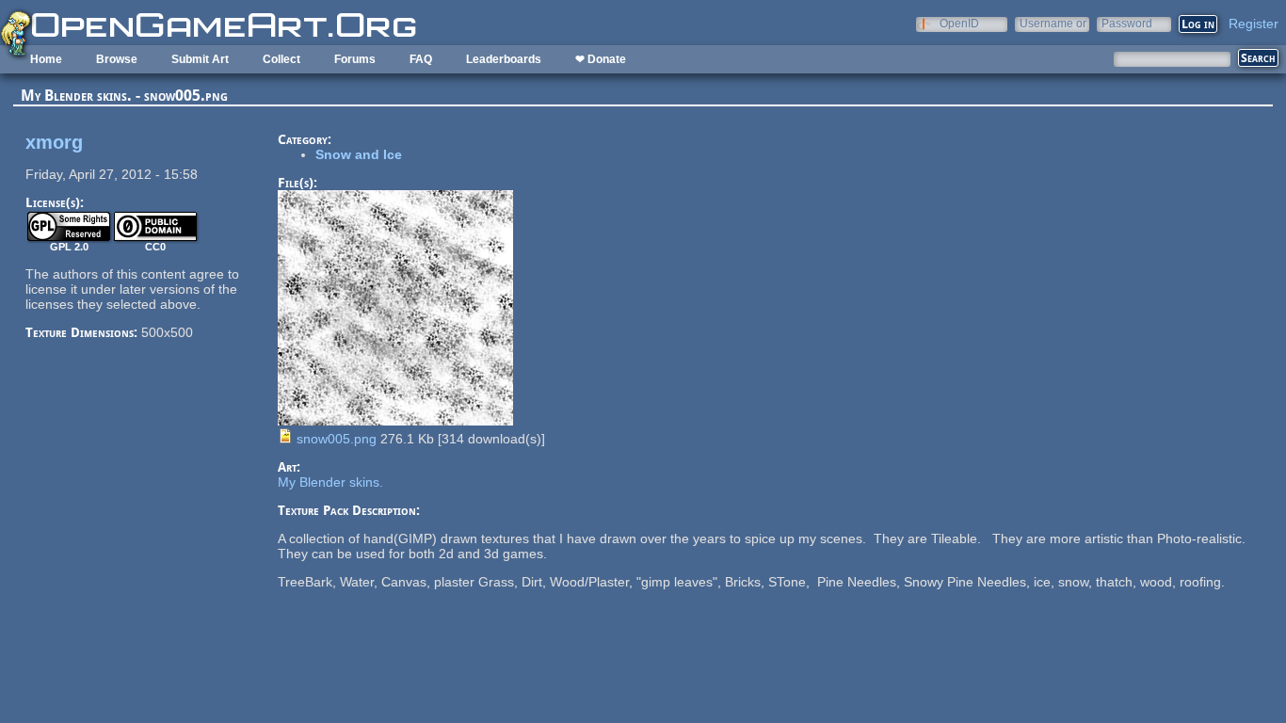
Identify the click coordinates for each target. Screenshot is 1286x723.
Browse (116, 59)
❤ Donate (600, 59)
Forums (355, 59)
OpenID (959, 23)
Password (1126, 23)
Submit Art (200, 59)
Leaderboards (503, 59)
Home (46, 59)
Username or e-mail (1053, 23)
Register (1253, 23)
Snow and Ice (358, 154)
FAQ (421, 59)
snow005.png (337, 438)
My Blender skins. (330, 482)
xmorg (54, 142)
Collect (281, 59)
